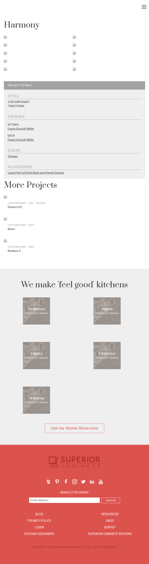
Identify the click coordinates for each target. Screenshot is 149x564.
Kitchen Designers (39, 534)
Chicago (13, 156)
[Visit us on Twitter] (83, 481)
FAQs (110, 521)
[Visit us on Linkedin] (92, 481)
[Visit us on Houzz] (48, 481)
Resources (110, 514)
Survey (109, 527)
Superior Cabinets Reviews (110, 534)
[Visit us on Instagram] (74, 481)
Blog (39, 514)
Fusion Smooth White (21, 128)
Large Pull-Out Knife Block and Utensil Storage (36, 172)
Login (39, 527)
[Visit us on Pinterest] (57, 481)
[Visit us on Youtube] (100, 481)
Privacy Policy (39, 521)
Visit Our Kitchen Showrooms (74, 428)
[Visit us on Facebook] (65, 481)
